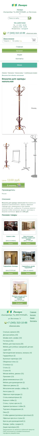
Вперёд (33, 108)
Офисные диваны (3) (11, 385)
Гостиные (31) (8, 341)
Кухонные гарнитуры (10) (12, 359)
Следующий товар (30, 73)
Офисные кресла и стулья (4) (14, 418)
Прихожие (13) (8, 376)
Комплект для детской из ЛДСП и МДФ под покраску (19, 297)
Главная (19, 47)
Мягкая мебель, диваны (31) (13, 373)
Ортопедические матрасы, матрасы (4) (17, 353)
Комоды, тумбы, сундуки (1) (13, 424)
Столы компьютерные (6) (12, 397)
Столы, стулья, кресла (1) (12, 403)
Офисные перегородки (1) (12, 394)
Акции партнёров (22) (11, 427)
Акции (19, 55)
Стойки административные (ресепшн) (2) (18, 415)
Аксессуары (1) (8, 391)
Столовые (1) (8, 365)
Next (34, 155)
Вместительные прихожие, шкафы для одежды (28, 238)
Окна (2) (6, 412)
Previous (5, 155)
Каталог (19, 51)
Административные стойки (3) (14, 406)
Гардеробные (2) (9, 356)
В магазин (19, 303)
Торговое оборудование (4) (13, 409)
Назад (5, 108)
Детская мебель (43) (10, 335)
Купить (10, 243)
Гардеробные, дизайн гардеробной (28, 267)
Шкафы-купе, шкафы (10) (12, 338)
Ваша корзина (9, 39)
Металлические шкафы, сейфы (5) (15, 388)
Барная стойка (10, 236)
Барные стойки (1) (9, 400)
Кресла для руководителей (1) (14, 421)
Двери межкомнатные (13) (13, 379)
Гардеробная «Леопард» (10, 266)
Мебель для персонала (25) (13, 344)
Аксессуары (19, 73)
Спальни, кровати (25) (11, 332)
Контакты (19, 59)
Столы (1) (6, 367)
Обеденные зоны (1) (10, 362)
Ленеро (4, 73)
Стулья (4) (7, 370)
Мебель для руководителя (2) (14, 382)
